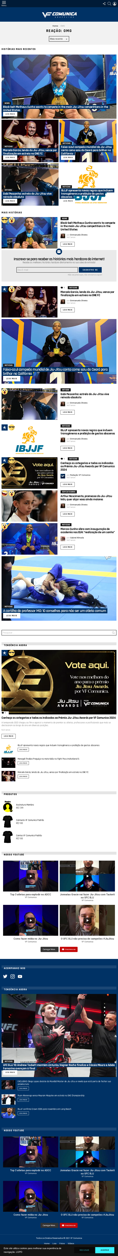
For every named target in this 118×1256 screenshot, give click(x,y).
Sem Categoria (68, 492)
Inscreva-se (70, 949)
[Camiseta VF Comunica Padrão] (8, 822)
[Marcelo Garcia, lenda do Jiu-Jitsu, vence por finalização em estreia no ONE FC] (30, 141)
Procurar (113, 633)
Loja (54, 1243)
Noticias (8, 146)
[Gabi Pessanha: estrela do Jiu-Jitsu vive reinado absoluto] (30, 184)
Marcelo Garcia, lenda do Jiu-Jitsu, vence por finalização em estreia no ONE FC (87, 293)
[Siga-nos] (104, 4)
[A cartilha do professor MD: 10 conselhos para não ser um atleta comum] (59, 588)
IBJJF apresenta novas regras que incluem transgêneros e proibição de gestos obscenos (88, 431)
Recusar (84, 1250)
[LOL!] (5, 493)
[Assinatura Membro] (8, 806)
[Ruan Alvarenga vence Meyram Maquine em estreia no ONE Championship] (8, 1099)
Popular (5, 289)
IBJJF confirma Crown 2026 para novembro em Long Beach (44, 1109)
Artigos (8, 190)
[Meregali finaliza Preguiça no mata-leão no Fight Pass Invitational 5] (8, 763)
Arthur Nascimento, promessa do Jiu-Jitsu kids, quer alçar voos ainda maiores (86, 497)
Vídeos (71, 1243)
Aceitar (105, 1250)
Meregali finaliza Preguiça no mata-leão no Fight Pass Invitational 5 (48, 758)
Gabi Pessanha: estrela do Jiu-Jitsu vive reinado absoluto (85, 395)
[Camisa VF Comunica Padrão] (8, 837)
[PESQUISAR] (109, 4)
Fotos (62, 1243)
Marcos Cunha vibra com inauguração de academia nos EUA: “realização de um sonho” (88, 530)
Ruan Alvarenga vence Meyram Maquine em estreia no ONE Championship (51, 1095)
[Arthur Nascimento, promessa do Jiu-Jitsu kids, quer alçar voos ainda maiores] (29, 506)
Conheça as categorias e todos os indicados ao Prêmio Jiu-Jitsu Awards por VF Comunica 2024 (88, 466)
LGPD (19, 1252)
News (7, 103)
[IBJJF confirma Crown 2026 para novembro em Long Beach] (8, 1113)
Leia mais (67, 244)
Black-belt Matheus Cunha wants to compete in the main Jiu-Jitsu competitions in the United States (88, 226)
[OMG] (12, 220)
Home (46, 1243)
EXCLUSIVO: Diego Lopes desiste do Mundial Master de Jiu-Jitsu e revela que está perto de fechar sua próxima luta (64, 1083)
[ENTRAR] (114, 4)
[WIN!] (5, 220)
